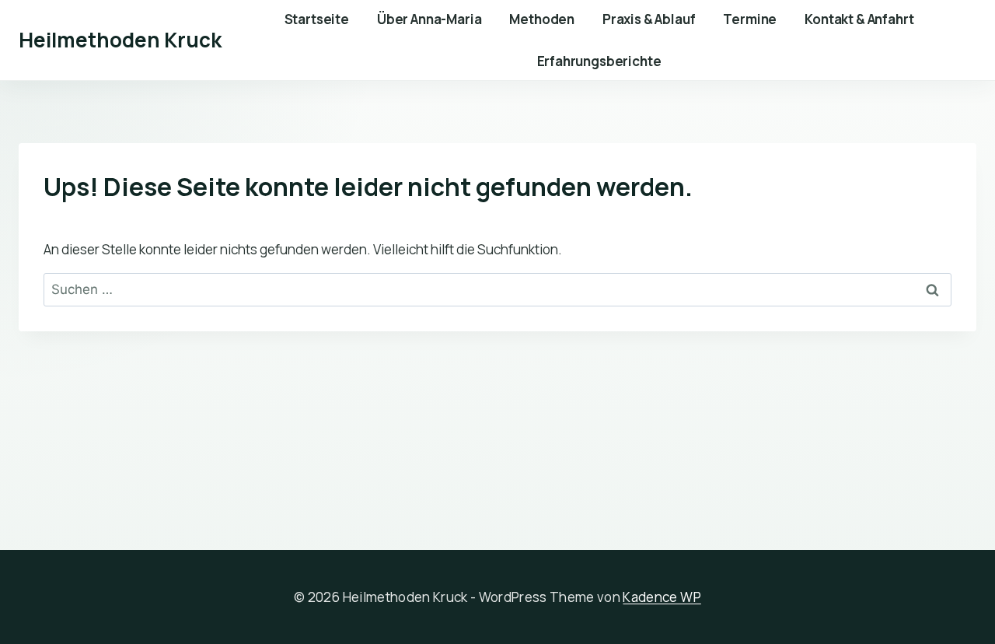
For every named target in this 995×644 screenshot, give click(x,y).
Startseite (317, 19)
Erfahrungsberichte (599, 61)
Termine (750, 19)
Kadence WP (661, 597)
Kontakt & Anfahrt (859, 19)
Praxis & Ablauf (648, 19)
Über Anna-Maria (429, 19)
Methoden (541, 19)
